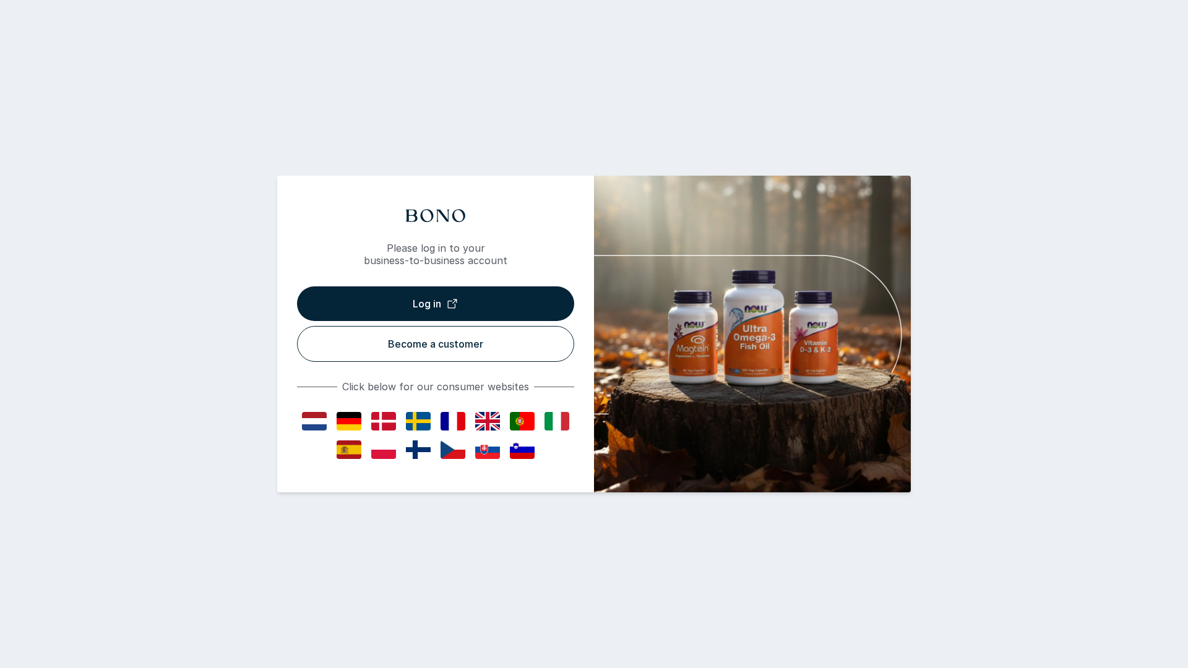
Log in (427, 304)
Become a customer (435, 344)
